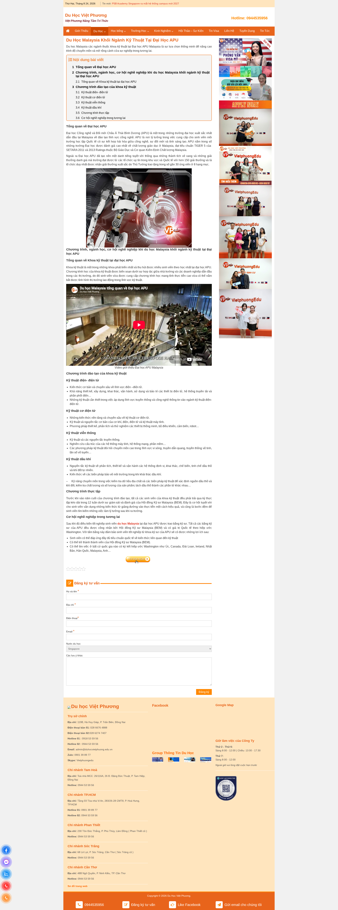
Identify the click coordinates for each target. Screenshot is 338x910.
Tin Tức (265, 30)
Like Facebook (189, 905)
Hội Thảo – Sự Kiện (191, 30)
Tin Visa (214, 30)
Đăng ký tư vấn (143, 905)
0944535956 (257, 18)
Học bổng (117, 30)
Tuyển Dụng (247, 30)
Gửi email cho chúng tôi (243, 905)
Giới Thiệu (81, 30)
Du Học (98, 31)
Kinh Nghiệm (162, 30)
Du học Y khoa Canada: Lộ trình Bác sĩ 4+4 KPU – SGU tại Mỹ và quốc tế (153, 3)
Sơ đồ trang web (77, 886)
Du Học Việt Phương (86, 15)
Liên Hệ (229, 30)
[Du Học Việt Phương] (67, 31)
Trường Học (138, 30)
